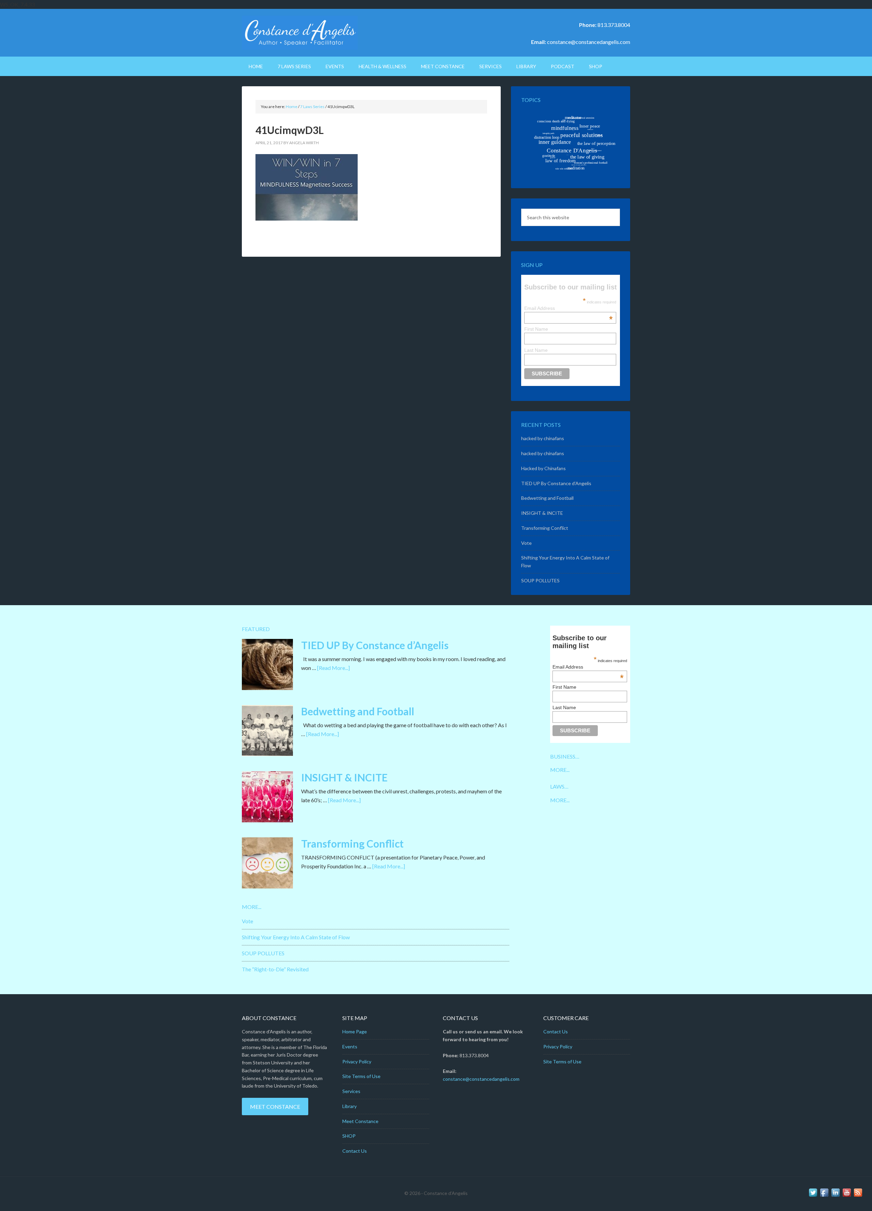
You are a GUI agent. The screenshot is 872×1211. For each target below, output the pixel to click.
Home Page (354, 1031)
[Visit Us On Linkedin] (835, 1196)
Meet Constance (275, 1106)
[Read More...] (333, 667)
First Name (536, 329)
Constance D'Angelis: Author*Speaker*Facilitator (300, 33)
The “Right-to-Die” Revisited (275, 969)
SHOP (349, 1136)
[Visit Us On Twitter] (813, 1196)
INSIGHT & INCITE (542, 513)
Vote (526, 543)
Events (349, 1046)
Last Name (536, 350)
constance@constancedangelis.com (588, 42)
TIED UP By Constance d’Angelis (556, 483)
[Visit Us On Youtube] (846, 1196)
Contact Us (354, 1151)
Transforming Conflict (544, 528)
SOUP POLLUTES (540, 580)
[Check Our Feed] (857, 1196)
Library (349, 1106)
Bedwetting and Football (547, 498)
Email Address (568, 308)
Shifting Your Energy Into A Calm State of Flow (296, 937)
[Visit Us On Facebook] (824, 1196)
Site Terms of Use (361, 1076)
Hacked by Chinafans (543, 468)
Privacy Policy (356, 1061)
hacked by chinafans (542, 438)
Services (351, 1091)
